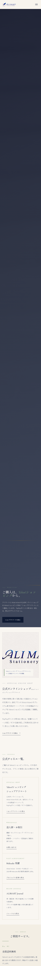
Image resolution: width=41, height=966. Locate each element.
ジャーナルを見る (12, 913)
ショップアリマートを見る (10, 733)
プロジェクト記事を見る (15, 877)
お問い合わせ (11, 847)
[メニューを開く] (36, 4)
